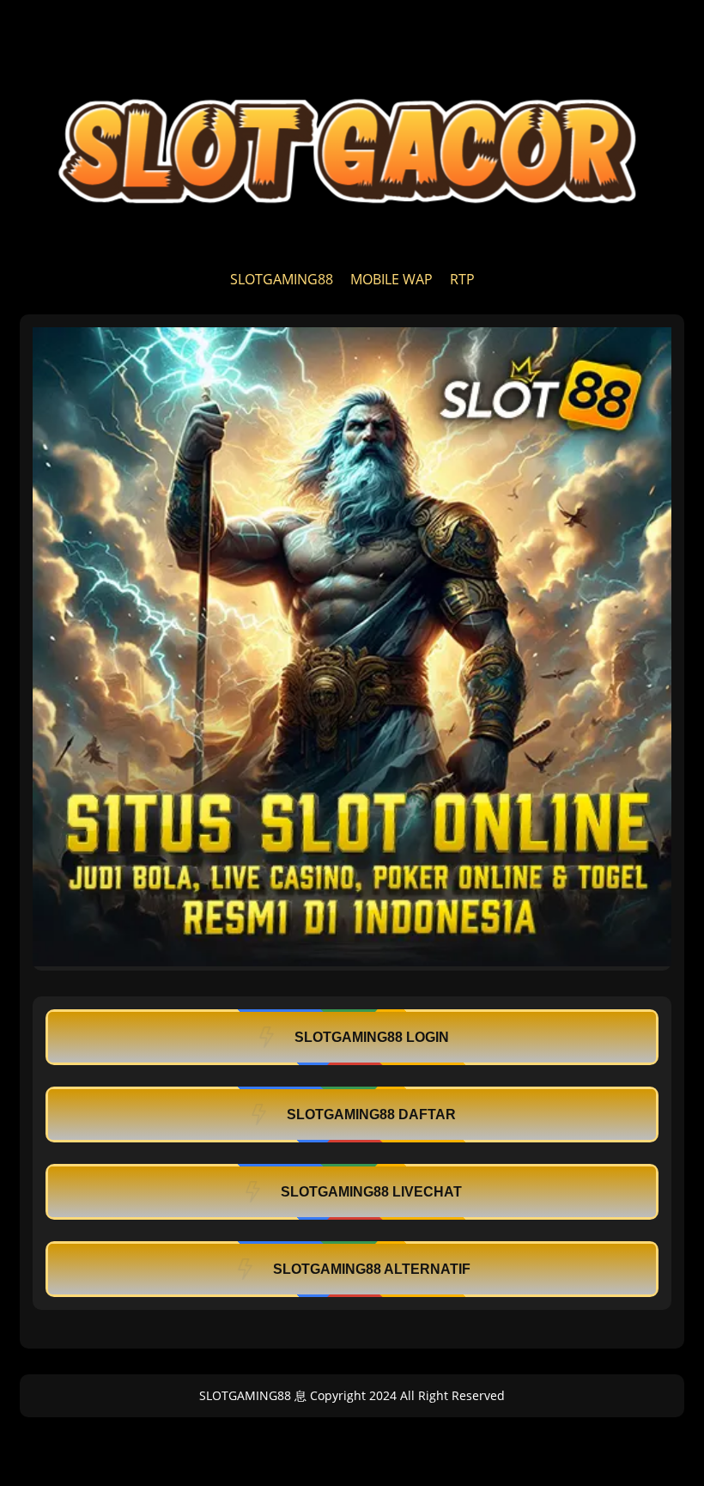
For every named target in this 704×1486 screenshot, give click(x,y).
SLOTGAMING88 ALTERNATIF (371, 1269)
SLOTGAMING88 (281, 279)
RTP (462, 279)
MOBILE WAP (391, 279)
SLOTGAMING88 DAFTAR (371, 1114)
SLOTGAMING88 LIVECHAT (371, 1192)
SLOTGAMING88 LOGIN (371, 1037)
